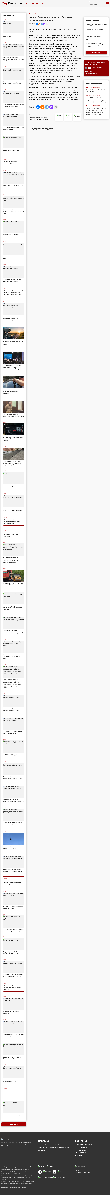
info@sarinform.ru (91, 74)
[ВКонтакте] (37, 24)
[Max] (86, 68)
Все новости (8, 15)
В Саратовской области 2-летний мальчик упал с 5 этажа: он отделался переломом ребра (96, 31)
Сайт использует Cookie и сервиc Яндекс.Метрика (13, 1187)
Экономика (41, 1147)
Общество (41, 1144)
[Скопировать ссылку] (47, 24)
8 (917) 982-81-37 (97, 68)
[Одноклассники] (39, 24)
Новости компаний (46, 13)
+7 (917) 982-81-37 (81, 1147)
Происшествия (49, 1144)
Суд (56, 1144)
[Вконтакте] (47, 1172)
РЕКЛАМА (78, 1155)
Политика (61, 1144)
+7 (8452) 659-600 (80, 1150)
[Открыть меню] (107, 3)
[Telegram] (42, 24)
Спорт (67, 1147)
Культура (61, 1147)
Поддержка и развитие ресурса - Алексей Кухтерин (83, 1173)
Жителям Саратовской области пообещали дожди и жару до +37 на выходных (95, 45)
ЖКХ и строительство (52, 1147)
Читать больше (96, 52)
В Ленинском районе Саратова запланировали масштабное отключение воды (96, 38)
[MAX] (44, 24)
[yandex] (45, 1177)
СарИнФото (41, 1150)
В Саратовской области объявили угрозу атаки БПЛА (96, 25)
